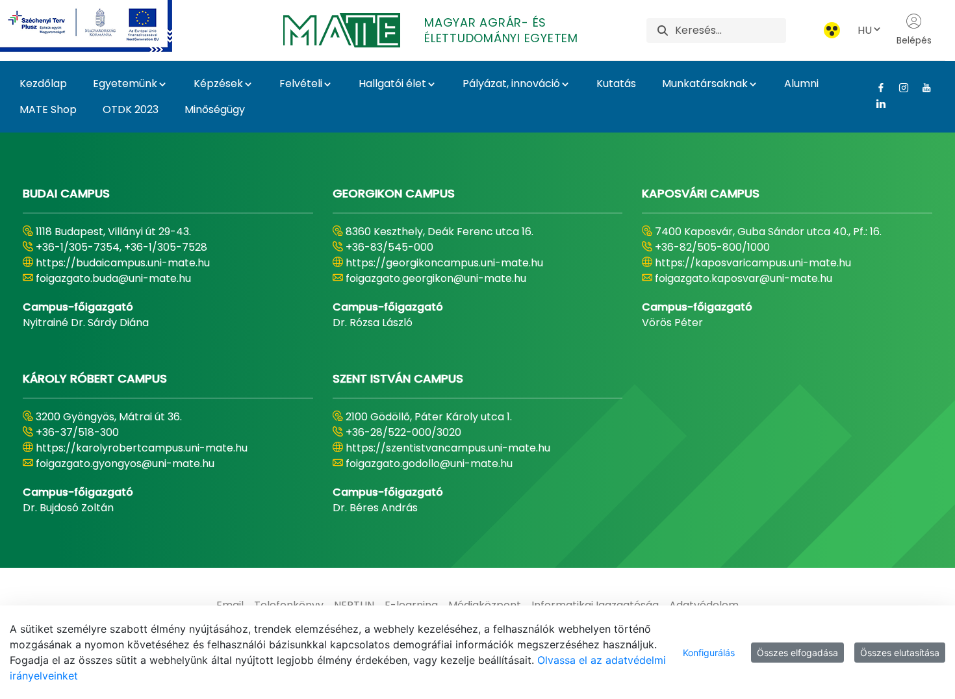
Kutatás (616, 83)
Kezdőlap (43, 83)
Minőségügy (215, 109)
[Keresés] (662, 30)
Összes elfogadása (797, 652)
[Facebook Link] (876, 88)
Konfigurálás (709, 652)
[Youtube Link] (921, 88)
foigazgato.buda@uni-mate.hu (113, 278)
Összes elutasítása (899, 652)
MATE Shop (48, 109)
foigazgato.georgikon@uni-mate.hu (436, 278)
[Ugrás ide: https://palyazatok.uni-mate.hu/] (101, 26)
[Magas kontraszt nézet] (832, 30)
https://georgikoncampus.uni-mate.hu (444, 262)
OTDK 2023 (131, 109)
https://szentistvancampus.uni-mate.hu (448, 447)
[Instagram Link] (899, 88)
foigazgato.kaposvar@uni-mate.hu (743, 278)
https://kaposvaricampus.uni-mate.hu (753, 262)
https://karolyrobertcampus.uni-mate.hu (142, 447)
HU (865, 30)
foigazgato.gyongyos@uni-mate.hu (125, 463)
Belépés (914, 40)
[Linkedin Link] (876, 103)
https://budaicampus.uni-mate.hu (123, 262)
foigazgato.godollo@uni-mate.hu (429, 463)
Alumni (801, 83)
